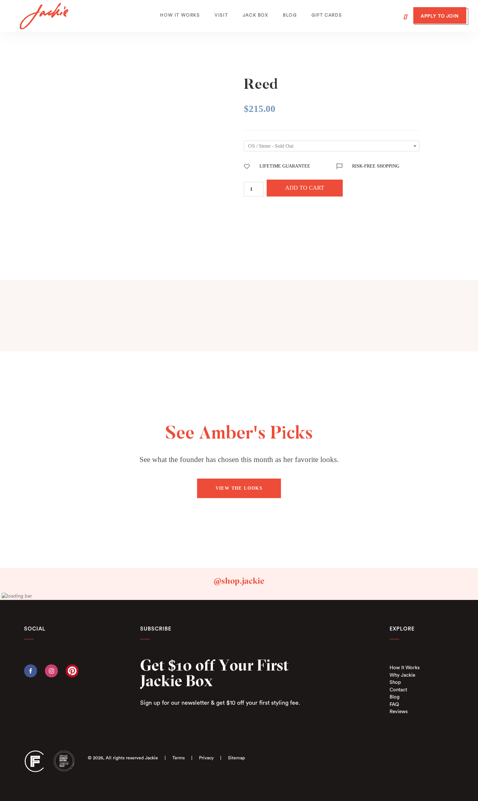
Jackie (151, 758)
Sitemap (236, 758)
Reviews (399, 711)
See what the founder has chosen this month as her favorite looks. (239, 459)
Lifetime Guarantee (284, 166)
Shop (395, 682)
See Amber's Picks (239, 434)
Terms (178, 758)
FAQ (394, 704)
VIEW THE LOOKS (239, 488)
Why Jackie (402, 675)
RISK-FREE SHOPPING (375, 166)
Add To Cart (304, 187)
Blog (395, 697)
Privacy (206, 758)
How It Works (405, 667)
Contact (398, 689)
